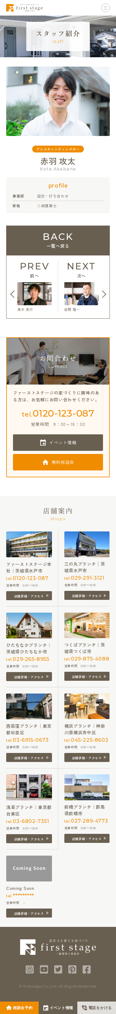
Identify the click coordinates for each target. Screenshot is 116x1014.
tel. (58, 413)
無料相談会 (63, 462)
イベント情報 (62, 442)
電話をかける (100, 1008)
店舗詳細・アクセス (29, 596)
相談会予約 (23, 1008)
